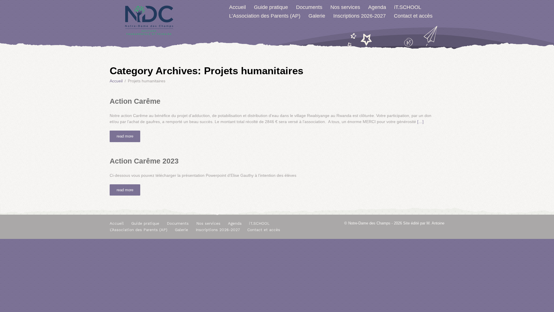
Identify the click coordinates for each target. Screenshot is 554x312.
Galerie (316, 16)
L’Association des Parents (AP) (264, 16)
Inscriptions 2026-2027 (359, 16)
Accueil (237, 7)
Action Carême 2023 (144, 161)
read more (125, 136)
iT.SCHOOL (407, 7)
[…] (420, 121)
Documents (309, 7)
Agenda (377, 7)
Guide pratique (271, 7)
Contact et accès (413, 16)
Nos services (345, 7)
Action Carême (135, 101)
